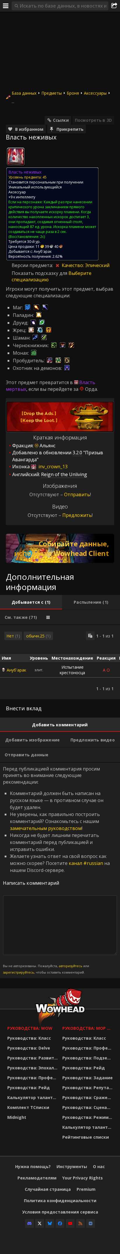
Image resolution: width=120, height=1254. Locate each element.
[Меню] (6, 6)
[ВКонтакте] (90, 1223)
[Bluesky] (49, 1223)
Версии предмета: (33, 265)
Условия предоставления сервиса (60, 1212)
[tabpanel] (60, 662)
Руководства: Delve (28, 1048)
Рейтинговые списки (85, 1137)
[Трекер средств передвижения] (60, 548)
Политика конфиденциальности (60, 1200)
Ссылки (61, 120)
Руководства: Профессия (33, 1077)
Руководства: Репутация (88, 1087)
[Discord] (29, 1223)
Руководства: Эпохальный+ (33, 1068)
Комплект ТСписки (28, 1107)
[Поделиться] (114, 6)
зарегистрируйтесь (18, 972)
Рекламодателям (37, 1178)
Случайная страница (48, 1189)
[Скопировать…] (90, 635)
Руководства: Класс (29, 1038)
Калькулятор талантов (32, 1097)
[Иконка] (16, 157)
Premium (86, 1189)
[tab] (31, 602)
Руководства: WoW (29, 1028)
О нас (99, 1166)
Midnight (16, 1117)
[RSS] (80, 1223)
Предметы (51, 93)
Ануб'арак (16, 670)
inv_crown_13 (52, 466)
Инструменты (72, 1166)
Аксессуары (95, 93)
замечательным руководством (46, 828)
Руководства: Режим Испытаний (88, 1117)
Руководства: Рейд (28, 1087)
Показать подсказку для (40, 273)
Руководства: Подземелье (88, 1058)
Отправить (77, 494)
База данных (24, 93)
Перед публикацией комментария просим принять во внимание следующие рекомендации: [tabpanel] (56, 870)
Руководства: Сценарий (88, 1107)
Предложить (77, 515)
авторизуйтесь (70, 966)
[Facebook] (60, 1223)
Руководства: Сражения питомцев (88, 1097)
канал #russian (86, 863)
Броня (73, 93)
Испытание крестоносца (72, 669)
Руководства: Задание (87, 1077)
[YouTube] (70, 1223)
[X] (39, 1223)
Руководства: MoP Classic (88, 1028)
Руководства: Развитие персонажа (33, 1058)
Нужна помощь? (33, 1166)
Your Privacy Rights (82, 1178)
